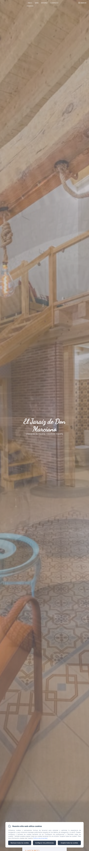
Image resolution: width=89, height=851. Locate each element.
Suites (37, 3)
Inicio (30, 3)
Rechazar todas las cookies (20, 843)
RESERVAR (83, 3)
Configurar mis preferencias (44, 843)
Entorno (44, 3)
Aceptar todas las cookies (69, 843)
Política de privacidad (40, 838)
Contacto (54, 3)
